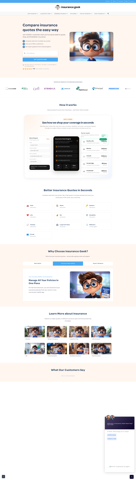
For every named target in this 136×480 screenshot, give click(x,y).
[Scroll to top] (3, 476)
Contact (132, 1)
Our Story (120, 1)
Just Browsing (112, 435)
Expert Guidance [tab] (98, 263)
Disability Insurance (60, 13)
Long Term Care (45, 13)
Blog (127, 1)
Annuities (73, 13)
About (114, 1)
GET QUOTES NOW (40, 59)
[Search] (108, 13)
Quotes (107, 1)
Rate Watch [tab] (37, 263)
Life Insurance (32, 13)
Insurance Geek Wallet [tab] (68, 263)
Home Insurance (85, 13)
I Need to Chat (112, 439)
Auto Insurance (99, 13)
